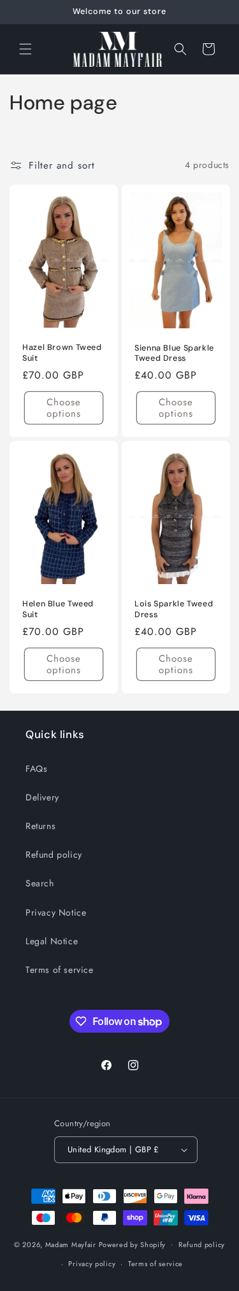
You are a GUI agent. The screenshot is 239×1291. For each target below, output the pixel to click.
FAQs (36, 768)
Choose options (64, 408)
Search (39, 883)
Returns (40, 826)
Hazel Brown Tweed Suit (62, 352)
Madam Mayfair (70, 1244)
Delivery (42, 797)
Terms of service (59, 969)
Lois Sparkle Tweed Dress (173, 609)
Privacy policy (91, 1264)
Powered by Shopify (132, 1244)
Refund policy (53, 854)
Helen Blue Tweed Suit (58, 609)
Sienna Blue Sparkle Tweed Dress (174, 353)
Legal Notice (51, 941)
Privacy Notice (55, 912)
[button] (25, 49)
